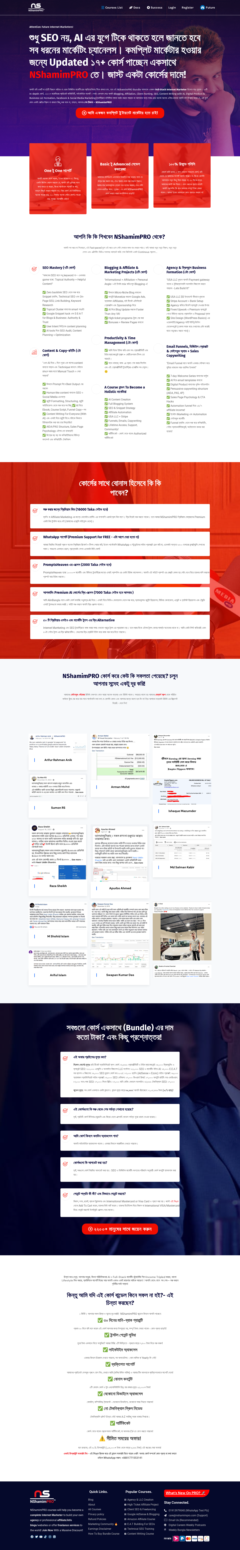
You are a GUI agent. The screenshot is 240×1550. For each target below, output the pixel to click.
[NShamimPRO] (36, 7)
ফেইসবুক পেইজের (78, 694)
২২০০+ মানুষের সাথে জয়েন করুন (123, 1229)
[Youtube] (41, 1537)
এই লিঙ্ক (174, 1201)
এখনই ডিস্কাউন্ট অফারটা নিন (76, 1453)
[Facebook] (32, 1537)
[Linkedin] (54, 1537)
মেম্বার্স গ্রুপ (160, 694)
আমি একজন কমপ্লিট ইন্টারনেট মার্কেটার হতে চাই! (123, 112)
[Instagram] (50, 1537)
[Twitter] (36, 1537)
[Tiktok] (45, 1537)
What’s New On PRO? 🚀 (185, 1493)
